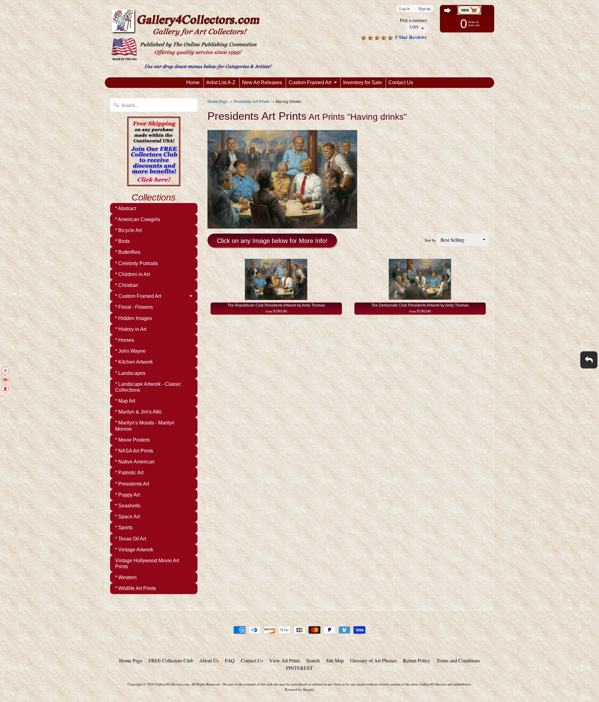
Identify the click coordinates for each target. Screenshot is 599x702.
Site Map (335, 660)
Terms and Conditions (458, 660)
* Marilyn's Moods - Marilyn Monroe (144, 425)
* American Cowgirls (137, 219)
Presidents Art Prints (252, 101)
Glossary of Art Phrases (373, 660)
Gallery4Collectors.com (172, 684)
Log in (404, 9)
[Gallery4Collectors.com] (191, 38)
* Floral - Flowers (134, 307)
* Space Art (127, 516)
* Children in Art (132, 274)
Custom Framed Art (310, 82)
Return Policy (416, 660)
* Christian (126, 285)
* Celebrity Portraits (136, 263)
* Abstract (125, 208)
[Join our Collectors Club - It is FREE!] (153, 183)
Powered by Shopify (299, 689)
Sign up (424, 9)
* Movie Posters (132, 440)
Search (313, 660)
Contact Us (400, 82)
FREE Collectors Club (171, 660)
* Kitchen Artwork (134, 362)
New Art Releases (262, 82)
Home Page (217, 101)
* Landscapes (130, 373)
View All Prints (284, 660)
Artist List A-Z (221, 82)
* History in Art (130, 329)
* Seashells (127, 505)
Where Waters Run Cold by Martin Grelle (78, 677)
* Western (126, 577)
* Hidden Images (133, 318)
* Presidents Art (132, 484)
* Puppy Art (127, 494)
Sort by (430, 240)
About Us (209, 660)
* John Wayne (130, 351)
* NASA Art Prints (134, 450)
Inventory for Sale (362, 82)
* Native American (135, 461)
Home (193, 82)
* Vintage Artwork (134, 549)
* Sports (124, 527)
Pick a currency (413, 20)
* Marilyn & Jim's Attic (138, 411)
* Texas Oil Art (130, 538)
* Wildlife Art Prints (135, 588)
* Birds (122, 241)
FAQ (230, 660)
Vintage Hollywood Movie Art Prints (147, 563)
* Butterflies (127, 252)
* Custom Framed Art (138, 296)
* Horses (124, 340)
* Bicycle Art (128, 230)
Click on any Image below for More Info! (272, 240)
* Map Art (125, 401)
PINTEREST (299, 668)
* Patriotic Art (129, 472)
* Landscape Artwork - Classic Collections (148, 387)
